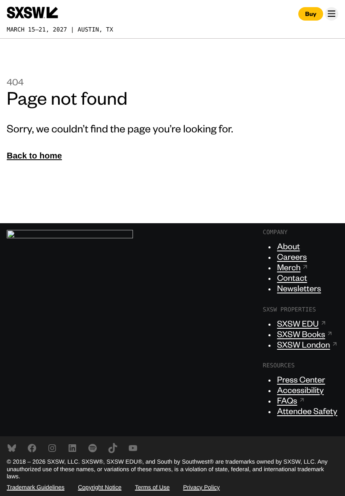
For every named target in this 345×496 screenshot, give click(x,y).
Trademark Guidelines (35, 487)
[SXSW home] (32, 14)
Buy (310, 14)
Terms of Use (152, 487)
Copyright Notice (100, 487)
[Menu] (331, 14)
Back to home (34, 156)
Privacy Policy (201, 487)
